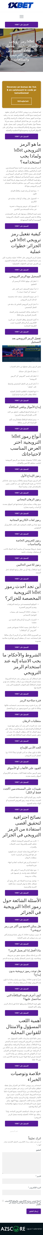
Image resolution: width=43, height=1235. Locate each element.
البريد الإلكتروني (34, 1188)
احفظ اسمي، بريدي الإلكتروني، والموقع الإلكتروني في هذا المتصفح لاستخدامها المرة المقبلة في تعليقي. (23, 1202)
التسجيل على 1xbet (21, 25)
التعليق (38, 1150)
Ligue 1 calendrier (34, 1229)
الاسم (38, 1176)
